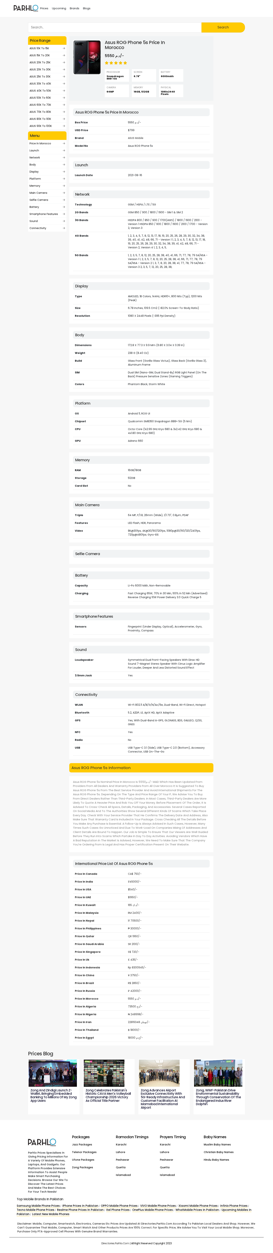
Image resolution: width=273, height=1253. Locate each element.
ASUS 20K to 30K (40, 69)
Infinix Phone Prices (234, 1206)
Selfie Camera (39, 200)
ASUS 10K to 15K (39, 48)
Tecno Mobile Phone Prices (35, 1210)
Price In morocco (40, 143)
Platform (35, 179)
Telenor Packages (84, 1152)
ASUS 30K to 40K (40, 83)
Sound (34, 221)
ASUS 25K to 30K (40, 76)
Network (35, 157)
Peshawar (122, 1160)
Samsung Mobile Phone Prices (38, 1206)
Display (34, 172)
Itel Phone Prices (118, 1210)
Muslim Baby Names (217, 1144)
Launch (34, 150)
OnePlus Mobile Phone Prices (152, 1210)
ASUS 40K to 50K (40, 91)
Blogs (86, 8)
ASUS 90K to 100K (41, 126)
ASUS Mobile (135, 138)
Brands (74, 8)
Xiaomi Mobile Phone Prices (198, 1206)
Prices (44, 8)
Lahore (120, 1152)
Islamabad (123, 1175)
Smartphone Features (44, 214)
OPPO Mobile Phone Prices (119, 1206)
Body (33, 164)
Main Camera (38, 193)
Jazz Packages (82, 1144)
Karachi (121, 1144)
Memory (35, 186)
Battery (34, 207)
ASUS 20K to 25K (40, 62)
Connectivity (38, 228)
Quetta (121, 1167)
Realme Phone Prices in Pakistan (80, 1210)
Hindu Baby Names (216, 1160)
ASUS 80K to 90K (40, 119)
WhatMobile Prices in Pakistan (197, 1210)
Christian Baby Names (219, 1152)
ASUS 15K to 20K (40, 55)
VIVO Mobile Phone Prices (158, 1206)
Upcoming (59, 8)
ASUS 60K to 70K (40, 105)
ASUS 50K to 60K (40, 98)
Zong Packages (82, 1167)
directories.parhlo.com (115, 1243)
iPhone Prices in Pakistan (80, 1206)
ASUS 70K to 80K (40, 112)
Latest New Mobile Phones (50, 1214)
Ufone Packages (83, 1160)
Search (223, 27)
